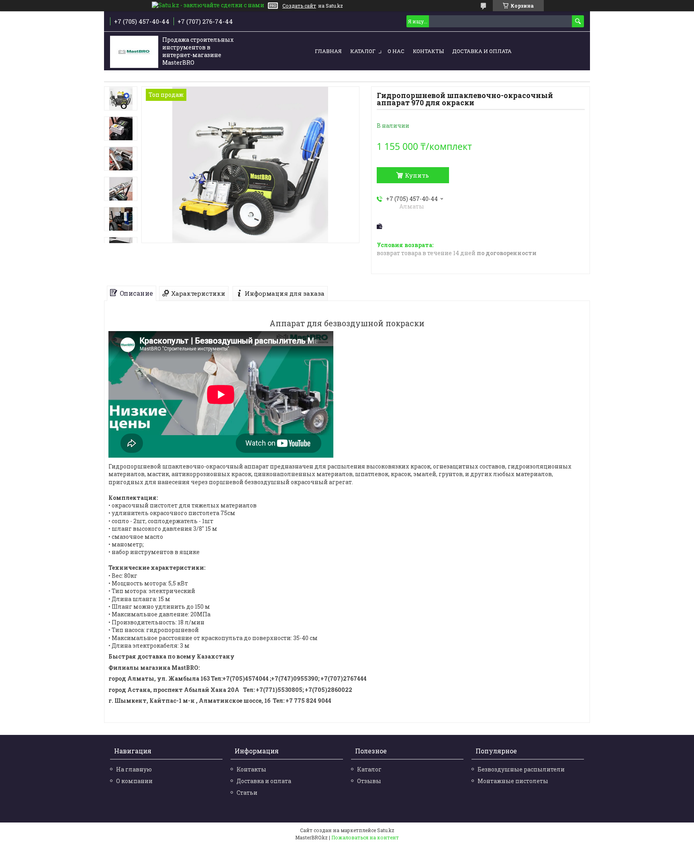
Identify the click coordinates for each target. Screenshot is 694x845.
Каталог (363, 51)
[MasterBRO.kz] (134, 51)
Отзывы (369, 781)
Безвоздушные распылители (521, 769)
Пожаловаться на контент (365, 837)
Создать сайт (299, 5)
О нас (396, 51)
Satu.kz (385, 830)
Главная (328, 51)
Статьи (247, 792)
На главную (134, 769)
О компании (134, 781)
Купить (417, 175)
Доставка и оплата (482, 51)
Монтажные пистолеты (513, 781)
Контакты (428, 51)
